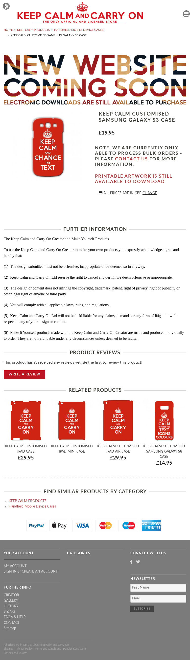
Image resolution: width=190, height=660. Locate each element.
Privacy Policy (24, 648)
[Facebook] (131, 562)
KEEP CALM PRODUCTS (33, 29)
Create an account (40, 571)
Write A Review (24, 374)
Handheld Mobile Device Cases (78, 29)
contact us (131, 159)
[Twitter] (138, 562)
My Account (15, 566)
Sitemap (10, 628)
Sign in (10, 571)
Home (8, 29)
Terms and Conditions (48, 648)
